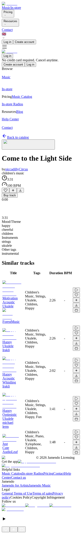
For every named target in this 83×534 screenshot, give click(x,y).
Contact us (18, 477)
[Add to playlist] (13, 190)
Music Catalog (12, 473)
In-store (15, 8)
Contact (7, 30)
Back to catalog (18, 137)
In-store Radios (32, 473)
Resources (10, 21)
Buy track (10, 195)
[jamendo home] (9, 4)
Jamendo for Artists (15, 485)
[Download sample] (20, 190)
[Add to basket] (76, 310)
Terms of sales (42, 493)
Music (6, 8)
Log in (7, 42)
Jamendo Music (40, 485)
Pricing (8, 12)
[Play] (28, 144)
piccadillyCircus (16, 169)
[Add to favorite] (5, 190)
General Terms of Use (17, 493)
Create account (24, 42)
